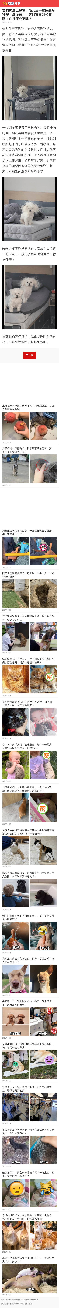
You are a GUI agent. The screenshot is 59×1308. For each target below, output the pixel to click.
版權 (30, 1303)
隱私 (26, 1303)
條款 (22, 1303)
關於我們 (5, 1303)
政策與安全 (14, 1303)
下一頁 (29, 355)
